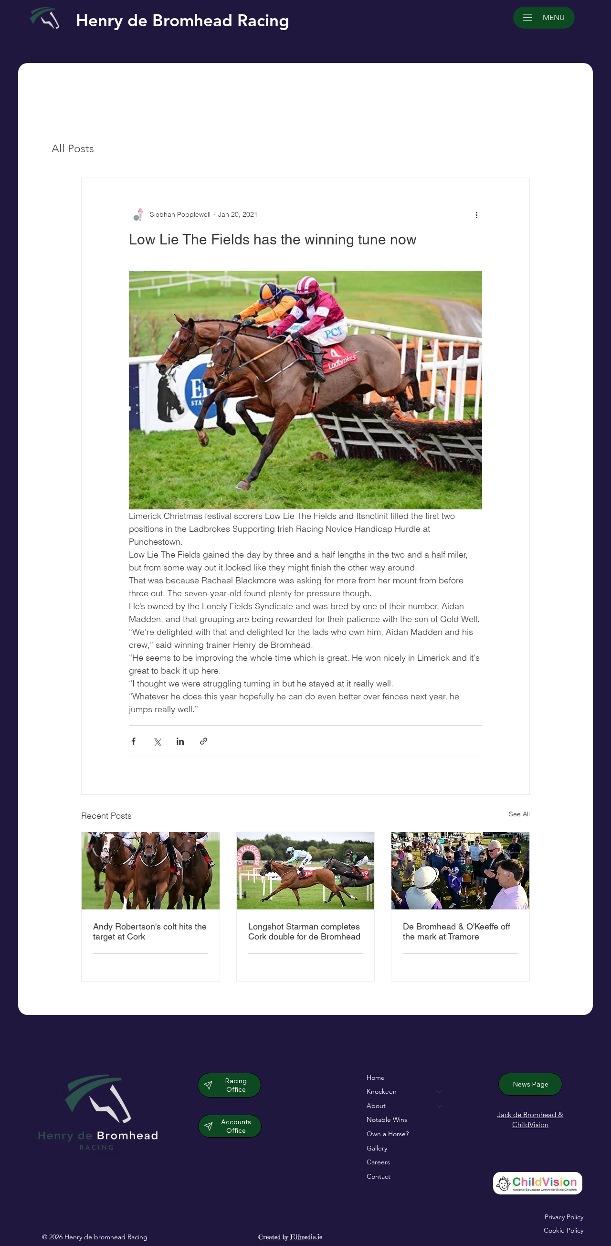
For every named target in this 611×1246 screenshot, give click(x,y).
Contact (378, 1176)
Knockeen (382, 1091)
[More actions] (476, 214)
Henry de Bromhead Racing (182, 20)
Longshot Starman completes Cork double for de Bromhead (304, 931)
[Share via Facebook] (133, 741)
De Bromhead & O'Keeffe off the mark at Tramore (456, 931)
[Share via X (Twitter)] (156, 741)
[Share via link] (203, 741)
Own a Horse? (388, 1134)
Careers (378, 1162)
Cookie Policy (563, 1230)
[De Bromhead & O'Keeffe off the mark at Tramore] (460, 870)
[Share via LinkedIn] (180, 741)
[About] (440, 1106)
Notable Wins (387, 1119)
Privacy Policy (564, 1217)
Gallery (377, 1148)
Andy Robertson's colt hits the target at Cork (150, 931)
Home (376, 1077)
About (376, 1105)
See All (519, 814)
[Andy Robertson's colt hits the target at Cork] (151, 870)
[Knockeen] (440, 1092)
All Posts (73, 148)
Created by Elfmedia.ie (290, 1237)
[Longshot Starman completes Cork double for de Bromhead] (306, 870)
